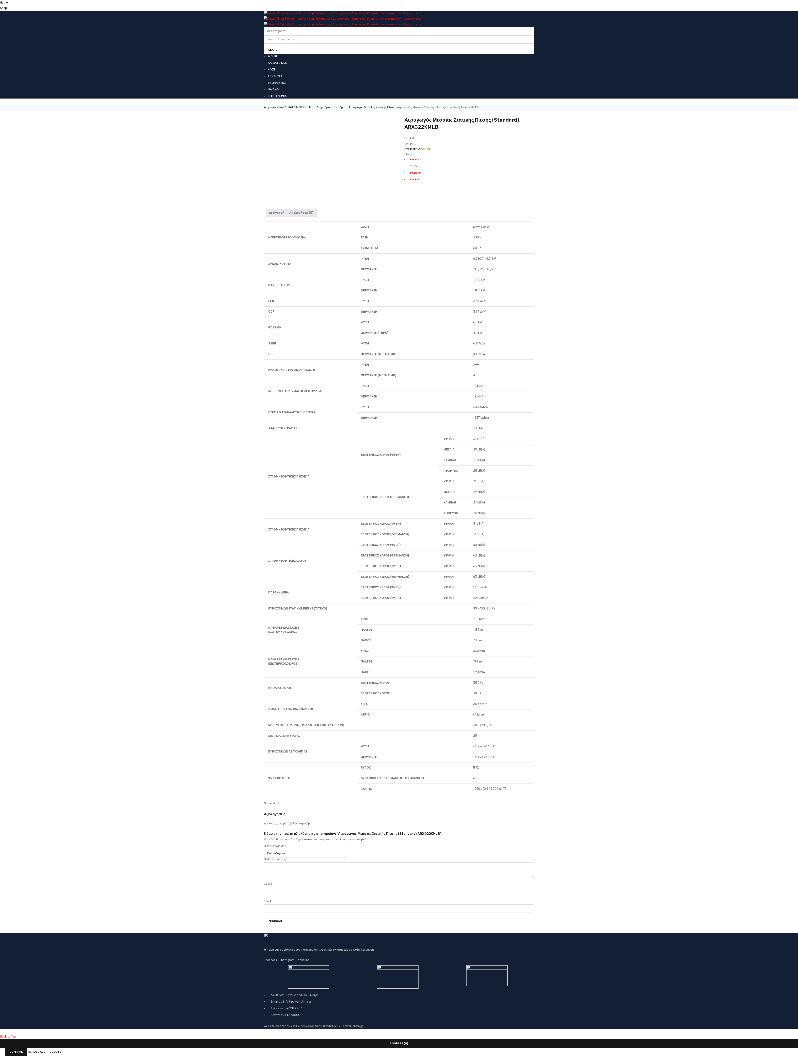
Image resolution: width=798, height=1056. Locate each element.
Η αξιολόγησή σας (275, 859)
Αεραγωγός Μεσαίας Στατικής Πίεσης (372, 107)
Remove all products (44, 1051)
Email (267, 901)
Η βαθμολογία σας (276, 846)
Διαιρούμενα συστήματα (331, 107)
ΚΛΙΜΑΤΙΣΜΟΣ (293, 107)
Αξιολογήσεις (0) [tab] (301, 213)
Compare (16, 1051)
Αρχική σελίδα (273, 107)
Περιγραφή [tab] (276, 213)
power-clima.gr (353, 1026)
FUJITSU (309, 107)
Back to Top (8, 1036)
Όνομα (268, 883)
